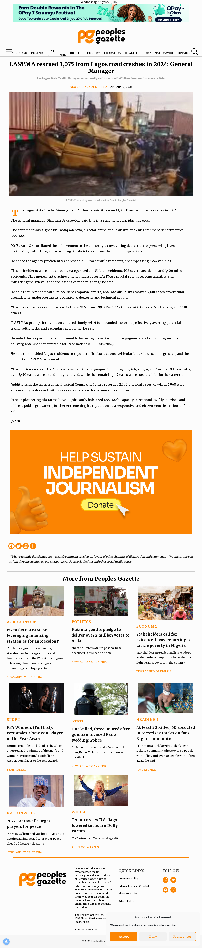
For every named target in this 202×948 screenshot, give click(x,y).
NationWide (21, 813)
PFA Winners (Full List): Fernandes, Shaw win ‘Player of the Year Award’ (35, 733)
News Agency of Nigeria (88, 87)
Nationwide (164, 53)
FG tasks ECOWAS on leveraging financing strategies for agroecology (33, 635)
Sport (146, 53)
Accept (124, 936)
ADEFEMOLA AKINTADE (87, 847)
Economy (92, 53)
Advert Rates (126, 901)
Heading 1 (147, 719)
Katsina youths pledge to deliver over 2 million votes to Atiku (101, 635)
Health (131, 53)
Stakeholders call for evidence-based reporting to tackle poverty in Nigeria (164, 640)
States (79, 721)
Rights (75, 53)
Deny (153, 936)
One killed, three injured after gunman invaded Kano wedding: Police (101, 735)
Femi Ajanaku (17, 769)
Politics (38, 53)
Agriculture (21, 622)
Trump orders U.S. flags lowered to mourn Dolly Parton (95, 825)
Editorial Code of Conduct (134, 886)
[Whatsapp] (25, 546)
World (79, 812)
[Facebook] (11, 546)
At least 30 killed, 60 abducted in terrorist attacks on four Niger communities (165, 733)
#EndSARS (19, 53)
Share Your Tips (128, 893)
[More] (33, 546)
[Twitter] (18, 546)
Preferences (182, 936)
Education (112, 53)
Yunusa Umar (146, 769)
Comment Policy (128, 878)
